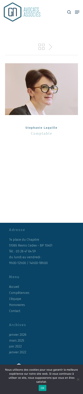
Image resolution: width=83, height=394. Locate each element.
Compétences (19, 293)
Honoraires (17, 305)
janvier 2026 (17, 334)
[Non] (78, 379)
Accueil (14, 287)
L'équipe (15, 299)
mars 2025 (16, 340)
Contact (14, 311)
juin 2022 (15, 346)
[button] (77, 12)
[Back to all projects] (41, 46)
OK (43, 388)
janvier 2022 (17, 352)
